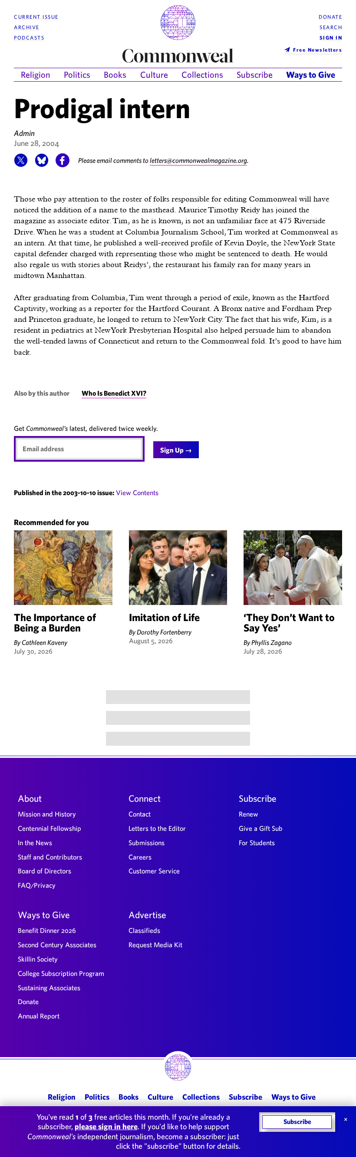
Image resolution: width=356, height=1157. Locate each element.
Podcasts (29, 37)
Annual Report (38, 1016)
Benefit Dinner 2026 (47, 930)
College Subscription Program (61, 973)
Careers (140, 857)
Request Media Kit (155, 945)
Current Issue (36, 17)
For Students (257, 842)
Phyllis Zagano (271, 642)
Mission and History (47, 814)
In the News (35, 842)
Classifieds (144, 930)
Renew (248, 814)
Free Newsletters (317, 49)
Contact (140, 814)
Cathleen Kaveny (44, 642)
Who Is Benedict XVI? (114, 393)
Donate (330, 17)
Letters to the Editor (157, 828)
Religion (35, 74)
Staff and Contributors (50, 857)
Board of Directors (44, 871)
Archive (27, 27)
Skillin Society (38, 959)
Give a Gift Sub (261, 828)
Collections (202, 74)
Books (115, 74)
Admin (24, 133)
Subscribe (255, 74)
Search (331, 27)
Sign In (331, 37)
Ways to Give (310, 74)
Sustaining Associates (49, 988)
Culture (154, 74)
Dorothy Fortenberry (164, 632)
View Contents (137, 492)
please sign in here (106, 1126)
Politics (77, 74)
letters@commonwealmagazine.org (198, 160)
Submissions (147, 842)
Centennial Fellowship (49, 828)
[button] (21, 165)
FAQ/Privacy (37, 885)
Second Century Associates (57, 945)
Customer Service (154, 871)
